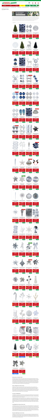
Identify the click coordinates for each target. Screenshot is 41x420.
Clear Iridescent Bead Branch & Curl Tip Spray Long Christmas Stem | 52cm (22, 150)
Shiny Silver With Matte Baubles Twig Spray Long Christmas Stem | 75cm (22, 234)
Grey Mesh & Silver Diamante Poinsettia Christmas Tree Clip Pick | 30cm (15, 184)
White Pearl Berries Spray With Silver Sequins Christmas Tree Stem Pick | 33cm (36, 301)
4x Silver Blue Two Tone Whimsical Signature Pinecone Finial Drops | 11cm (22, 117)
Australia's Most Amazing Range (35, 7)
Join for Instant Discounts (6, 7)
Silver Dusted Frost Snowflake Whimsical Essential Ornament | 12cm (29, 234)
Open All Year (19, 7)
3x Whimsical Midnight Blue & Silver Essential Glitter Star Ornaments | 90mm (35, 83)
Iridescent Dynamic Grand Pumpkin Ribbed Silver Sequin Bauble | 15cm (36, 184)
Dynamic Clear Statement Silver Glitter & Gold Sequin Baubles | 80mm (29, 167)
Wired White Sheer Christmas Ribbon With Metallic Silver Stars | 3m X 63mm (36, 335)
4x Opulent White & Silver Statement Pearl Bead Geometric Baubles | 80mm (15, 117)
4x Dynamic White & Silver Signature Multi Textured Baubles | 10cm (35, 100)
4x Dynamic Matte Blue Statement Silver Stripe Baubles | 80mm (22, 100)
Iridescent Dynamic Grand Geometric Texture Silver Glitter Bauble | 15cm (29, 184)
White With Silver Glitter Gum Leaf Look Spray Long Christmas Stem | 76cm (15, 335)
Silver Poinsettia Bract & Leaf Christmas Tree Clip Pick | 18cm (15, 284)
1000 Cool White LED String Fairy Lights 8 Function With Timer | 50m (22, 33)
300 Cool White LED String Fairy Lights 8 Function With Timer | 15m (22, 66)
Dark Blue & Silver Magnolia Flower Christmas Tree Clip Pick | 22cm (36, 150)
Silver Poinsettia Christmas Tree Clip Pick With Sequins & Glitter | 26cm (22, 284)
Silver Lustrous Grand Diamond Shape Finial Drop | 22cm (22, 267)
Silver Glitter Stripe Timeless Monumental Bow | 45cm (35, 250)
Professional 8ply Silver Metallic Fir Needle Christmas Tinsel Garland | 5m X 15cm (15, 234)
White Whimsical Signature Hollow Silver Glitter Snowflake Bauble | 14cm (29, 318)
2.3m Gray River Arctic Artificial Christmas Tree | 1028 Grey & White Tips (15, 351)
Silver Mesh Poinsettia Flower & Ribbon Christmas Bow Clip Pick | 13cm (29, 268)
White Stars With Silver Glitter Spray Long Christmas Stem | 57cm (22, 318)
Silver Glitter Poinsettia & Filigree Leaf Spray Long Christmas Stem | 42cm (29, 251)
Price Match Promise (13, 7)
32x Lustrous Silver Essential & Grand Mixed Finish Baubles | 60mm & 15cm (36, 66)
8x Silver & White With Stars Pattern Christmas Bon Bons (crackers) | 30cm (29, 134)
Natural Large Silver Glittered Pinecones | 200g (35, 217)
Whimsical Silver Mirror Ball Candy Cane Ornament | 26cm (15, 301)
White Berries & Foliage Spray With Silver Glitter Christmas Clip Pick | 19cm (22, 301)
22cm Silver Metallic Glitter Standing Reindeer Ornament (29, 49)
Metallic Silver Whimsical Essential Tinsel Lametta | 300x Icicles (29, 217)
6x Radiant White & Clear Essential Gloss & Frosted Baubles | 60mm (22, 134)
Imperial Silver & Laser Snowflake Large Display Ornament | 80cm (22, 184)
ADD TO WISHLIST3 (15, 356)
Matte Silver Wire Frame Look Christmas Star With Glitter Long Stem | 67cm (15, 217)
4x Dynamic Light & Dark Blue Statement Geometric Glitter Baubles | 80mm (15, 100)
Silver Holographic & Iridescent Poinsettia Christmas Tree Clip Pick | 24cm (15, 268)
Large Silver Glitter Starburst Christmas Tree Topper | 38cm (22, 200)
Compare (17, 39)
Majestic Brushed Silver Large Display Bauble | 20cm (29, 200)
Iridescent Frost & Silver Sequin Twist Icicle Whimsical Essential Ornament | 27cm (15, 201)
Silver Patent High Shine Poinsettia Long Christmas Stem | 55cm (36, 268)
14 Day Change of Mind (26, 7)
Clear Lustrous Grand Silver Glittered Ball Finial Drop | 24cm (29, 150)
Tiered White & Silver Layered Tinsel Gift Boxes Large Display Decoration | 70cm (36, 284)
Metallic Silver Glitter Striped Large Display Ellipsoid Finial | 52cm (22, 217)
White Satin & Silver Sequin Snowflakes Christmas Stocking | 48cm (15, 318)
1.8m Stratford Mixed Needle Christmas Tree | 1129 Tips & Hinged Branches (15, 33)
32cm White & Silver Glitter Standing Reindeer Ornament (29, 66)
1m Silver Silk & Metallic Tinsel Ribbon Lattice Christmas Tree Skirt (36, 33)
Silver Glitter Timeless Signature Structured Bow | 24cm (15, 368)
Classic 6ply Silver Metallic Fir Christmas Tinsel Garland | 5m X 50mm (15, 150)
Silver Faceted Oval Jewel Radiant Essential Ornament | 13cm (35, 234)
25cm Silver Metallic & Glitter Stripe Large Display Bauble (22, 351)
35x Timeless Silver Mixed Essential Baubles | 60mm (22, 83)
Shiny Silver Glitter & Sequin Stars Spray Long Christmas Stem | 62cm (35, 351)
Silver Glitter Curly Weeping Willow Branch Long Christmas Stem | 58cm (22, 251)
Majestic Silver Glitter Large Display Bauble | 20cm (35, 200)
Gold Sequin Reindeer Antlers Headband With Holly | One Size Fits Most (36, 167)
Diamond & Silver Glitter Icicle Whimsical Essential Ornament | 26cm (15, 167)
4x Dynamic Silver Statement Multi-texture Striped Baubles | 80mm (29, 100)
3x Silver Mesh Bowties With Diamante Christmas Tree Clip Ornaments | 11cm (29, 83)
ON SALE (22, 5)
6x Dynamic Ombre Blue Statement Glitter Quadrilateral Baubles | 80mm (15, 134)
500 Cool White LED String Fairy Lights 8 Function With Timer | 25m (29, 117)
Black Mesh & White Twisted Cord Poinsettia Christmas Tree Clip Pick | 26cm (36, 134)
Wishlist (14, 39)
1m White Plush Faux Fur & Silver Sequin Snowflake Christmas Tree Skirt (15, 50)
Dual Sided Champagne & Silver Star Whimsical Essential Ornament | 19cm (22, 167)
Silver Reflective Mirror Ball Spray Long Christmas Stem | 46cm (29, 284)
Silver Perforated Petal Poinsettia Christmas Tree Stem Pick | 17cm (22, 368)
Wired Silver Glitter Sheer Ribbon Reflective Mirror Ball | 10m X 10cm (29, 335)
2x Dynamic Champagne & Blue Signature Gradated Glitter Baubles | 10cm (15, 66)
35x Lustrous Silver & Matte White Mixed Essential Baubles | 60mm (15, 83)
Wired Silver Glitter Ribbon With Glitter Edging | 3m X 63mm (22, 334)
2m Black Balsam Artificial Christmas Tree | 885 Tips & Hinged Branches (35, 50)
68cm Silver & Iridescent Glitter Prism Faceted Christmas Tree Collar (36, 117)
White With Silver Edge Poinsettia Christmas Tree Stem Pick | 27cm (36, 318)
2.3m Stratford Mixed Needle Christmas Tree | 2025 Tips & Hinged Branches (22, 50)
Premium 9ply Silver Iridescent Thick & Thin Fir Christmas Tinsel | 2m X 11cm (29, 351)
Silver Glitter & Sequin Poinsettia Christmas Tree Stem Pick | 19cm (15, 250)
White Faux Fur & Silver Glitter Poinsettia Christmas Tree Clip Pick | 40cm (29, 301)
